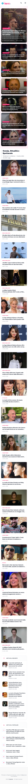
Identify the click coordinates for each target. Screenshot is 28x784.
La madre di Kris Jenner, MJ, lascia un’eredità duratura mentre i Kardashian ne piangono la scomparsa (13, 401)
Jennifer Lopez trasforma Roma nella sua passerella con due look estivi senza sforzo (13, 264)
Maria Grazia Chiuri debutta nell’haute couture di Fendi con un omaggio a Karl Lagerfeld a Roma (13, 511)
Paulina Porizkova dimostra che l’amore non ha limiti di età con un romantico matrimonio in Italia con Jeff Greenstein (13, 429)
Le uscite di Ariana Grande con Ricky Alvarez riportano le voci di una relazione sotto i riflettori (13, 484)
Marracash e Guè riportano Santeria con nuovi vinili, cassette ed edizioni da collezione (13, 566)
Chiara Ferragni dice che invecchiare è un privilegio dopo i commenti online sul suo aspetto (14, 182)
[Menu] (25, 2)
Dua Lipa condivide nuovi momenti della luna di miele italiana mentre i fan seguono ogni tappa (13, 621)
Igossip (11, 779)
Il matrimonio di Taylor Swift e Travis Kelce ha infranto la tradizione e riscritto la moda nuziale (13, 539)
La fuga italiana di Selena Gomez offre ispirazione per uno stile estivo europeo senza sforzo (14, 346)
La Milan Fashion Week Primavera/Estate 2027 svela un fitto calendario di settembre (13, 291)
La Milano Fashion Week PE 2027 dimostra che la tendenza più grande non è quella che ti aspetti (13, 649)
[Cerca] (21, 2)
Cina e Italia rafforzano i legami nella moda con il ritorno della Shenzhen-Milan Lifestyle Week (12, 374)
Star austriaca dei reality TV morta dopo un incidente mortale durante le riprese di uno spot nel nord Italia (14, 209)
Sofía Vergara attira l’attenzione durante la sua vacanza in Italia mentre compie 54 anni (13, 456)
